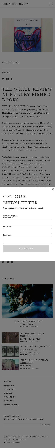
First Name (7, 226)
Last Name (7, 235)
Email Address (9, 218)
